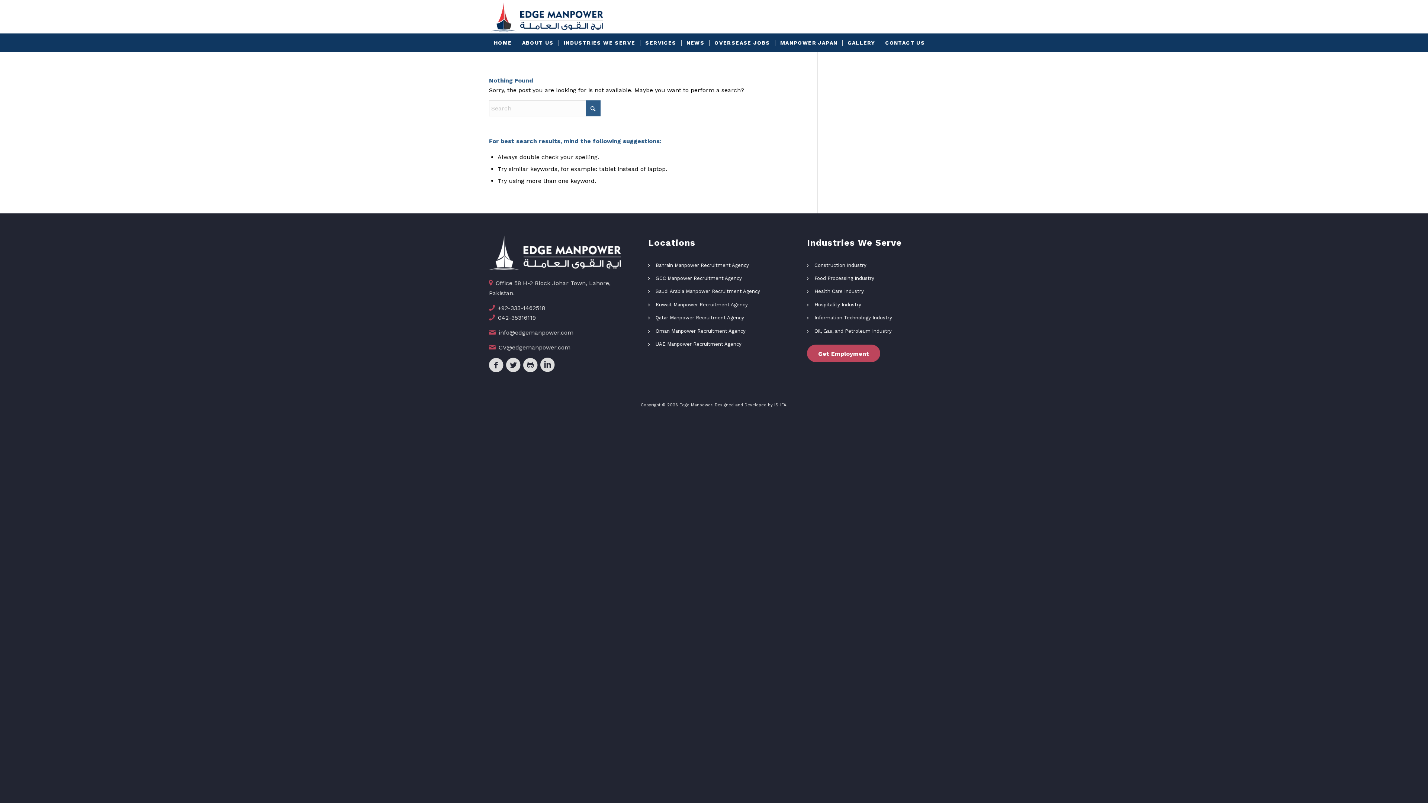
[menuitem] (503, 42)
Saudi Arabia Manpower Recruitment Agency (708, 291)
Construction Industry (840, 265)
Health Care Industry (839, 291)
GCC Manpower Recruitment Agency (699, 278)
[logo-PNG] (547, 16)
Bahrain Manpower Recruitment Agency (702, 265)
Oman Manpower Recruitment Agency (701, 331)
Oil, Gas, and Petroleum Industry (853, 331)
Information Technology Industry (853, 317)
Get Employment (843, 353)
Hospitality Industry (837, 304)
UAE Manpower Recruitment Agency (699, 344)
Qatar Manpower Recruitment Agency (700, 317)
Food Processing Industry (844, 278)
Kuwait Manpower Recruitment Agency (702, 304)
